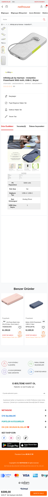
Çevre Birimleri (34, 13)
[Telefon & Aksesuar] (6, 24)
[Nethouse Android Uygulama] (11, 445)
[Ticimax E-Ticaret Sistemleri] (24, 489)
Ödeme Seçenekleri (36, 126)
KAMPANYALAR (6, 1)
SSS (13, 1)
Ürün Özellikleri (7, 126)
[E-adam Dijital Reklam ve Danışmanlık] (24, 483)
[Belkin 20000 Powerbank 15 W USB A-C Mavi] (36, 304)
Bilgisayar (5, 13)
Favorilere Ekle (19, 327)
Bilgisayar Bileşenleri (19, 13)
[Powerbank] (8, 24)
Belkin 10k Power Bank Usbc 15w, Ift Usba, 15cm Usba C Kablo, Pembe (11, 323)
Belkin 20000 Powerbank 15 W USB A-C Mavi (35, 323)
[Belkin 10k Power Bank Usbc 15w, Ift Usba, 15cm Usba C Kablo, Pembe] (12, 304)
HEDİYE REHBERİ (39, 1)
